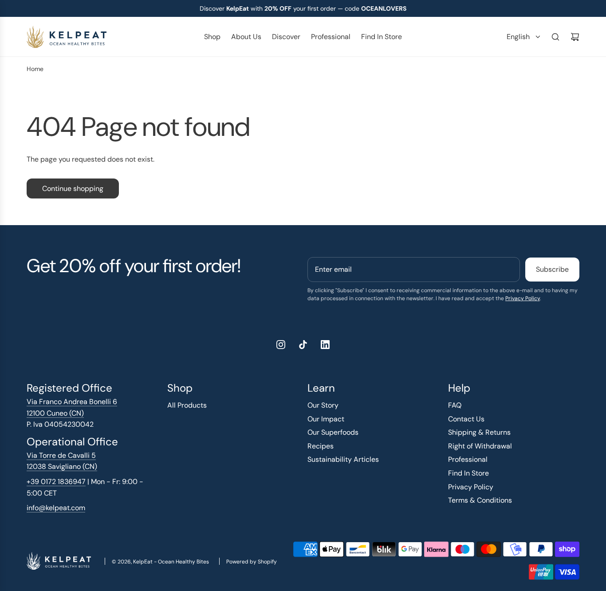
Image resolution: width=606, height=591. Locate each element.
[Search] (555, 37)
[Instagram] (280, 344)
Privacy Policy (522, 298)
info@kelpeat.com (56, 507)
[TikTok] (303, 344)
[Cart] (575, 37)
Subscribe (552, 269)
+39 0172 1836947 (56, 481)
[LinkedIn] (325, 344)
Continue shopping (72, 188)
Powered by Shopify (251, 561)
